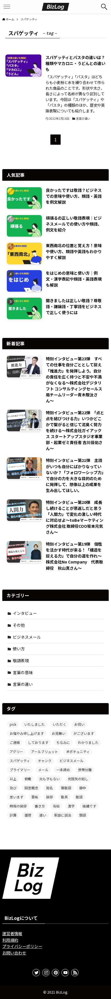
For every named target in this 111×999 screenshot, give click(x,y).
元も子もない (49, 778)
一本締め (63, 769)
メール (43, 769)
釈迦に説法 (62, 815)
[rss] (75, 972)
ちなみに (63, 742)
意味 (34, 796)
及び (13, 787)
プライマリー (20, 769)
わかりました (88, 742)
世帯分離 (85, 769)
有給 (56, 806)
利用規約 (10, 940)
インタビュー (25, 613)
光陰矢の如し (78, 778)
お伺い (79, 724)
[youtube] (65, 972)
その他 (19, 625)
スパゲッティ (20, 760)
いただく (59, 724)
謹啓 (27, 815)
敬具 (64, 796)
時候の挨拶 (18, 806)
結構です (89, 806)
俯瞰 (27, 778)
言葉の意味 (23, 672)
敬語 (79, 796)
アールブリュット (44, 751)
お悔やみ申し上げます (27, 733)
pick (13, 724)
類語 (82, 815)
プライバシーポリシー (22, 946)
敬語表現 (21, 660)
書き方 (40, 806)
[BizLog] (55, 7)
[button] (104, 7)
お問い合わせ (14, 953)
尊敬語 (66, 787)
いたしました (34, 724)
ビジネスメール (27, 637)
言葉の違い (23, 684)
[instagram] (46, 972)
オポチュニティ (78, 751)
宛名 (49, 787)
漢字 (71, 806)
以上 (13, 778)
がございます (83, 733)
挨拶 (49, 796)
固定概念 (31, 787)
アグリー (16, 751)
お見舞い (58, 733)
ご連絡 (15, 742)
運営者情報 (12, 933)
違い (42, 815)
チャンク (45, 760)
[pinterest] (55, 972)
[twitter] (36, 972)
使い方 (19, 648)
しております (38, 742)
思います (16, 796)
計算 (13, 815)
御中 (82, 787)
